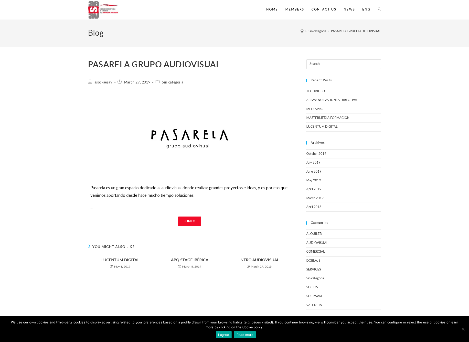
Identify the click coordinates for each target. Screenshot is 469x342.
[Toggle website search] (379, 10)
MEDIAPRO (314, 109)
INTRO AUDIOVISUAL (259, 260)
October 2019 (316, 153)
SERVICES (313, 269)
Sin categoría (172, 82)
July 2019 (313, 162)
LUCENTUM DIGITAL (120, 260)
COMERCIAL (315, 251)
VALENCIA (314, 305)
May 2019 (313, 180)
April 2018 (313, 207)
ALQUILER (314, 234)
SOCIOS (312, 287)
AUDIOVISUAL (317, 243)
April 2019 (313, 189)
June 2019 (313, 171)
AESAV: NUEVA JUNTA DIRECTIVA (331, 100)
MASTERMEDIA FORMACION (328, 118)
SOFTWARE (314, 296)
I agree (223, 335)
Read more (244, 335)
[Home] (302, 31)
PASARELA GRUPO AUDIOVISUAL (356, 31)
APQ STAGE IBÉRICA (189, 260)
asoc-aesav (103, 82)
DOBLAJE (313, 260)
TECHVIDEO (315, 91)
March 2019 (315, 198)
